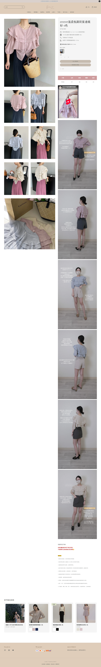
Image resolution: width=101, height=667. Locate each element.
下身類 (58, 12)
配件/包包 (65, 12)
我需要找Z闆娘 (75, 64)
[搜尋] (22, 7)
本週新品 (29, 12)
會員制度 (72, 12)
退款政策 (53, 664)
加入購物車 (75, 61)
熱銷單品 (42, 12)
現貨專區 (48, 12)
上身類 (53, 12)
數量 (61, 54)
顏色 (62, 47)
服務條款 (48, 664)
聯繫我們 (57, 664)
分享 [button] (63, 68)
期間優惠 (36, 12)
